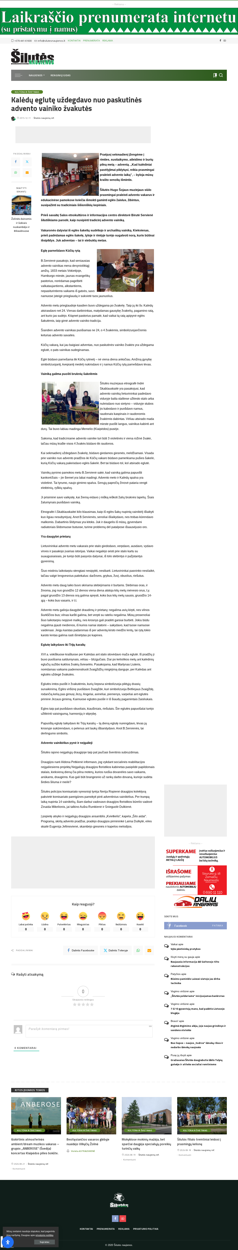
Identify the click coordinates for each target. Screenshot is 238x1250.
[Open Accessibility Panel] (8, 1242)
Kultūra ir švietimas (27, 92)
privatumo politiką (44, 1235)
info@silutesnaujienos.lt (51, 40)
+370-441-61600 (23, 40)
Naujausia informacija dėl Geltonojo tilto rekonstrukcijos (195, 964)
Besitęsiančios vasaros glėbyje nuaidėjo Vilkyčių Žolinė (88, 1141)
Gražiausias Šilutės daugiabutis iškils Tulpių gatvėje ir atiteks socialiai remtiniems (197, 1062)
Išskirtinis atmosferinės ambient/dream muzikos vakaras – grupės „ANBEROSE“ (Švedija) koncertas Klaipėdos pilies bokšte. (35, 1146)
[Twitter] (27, 161)
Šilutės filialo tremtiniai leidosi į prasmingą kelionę (199, 1141)
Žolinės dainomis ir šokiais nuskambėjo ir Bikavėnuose (21, 225)
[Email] (27, 172)
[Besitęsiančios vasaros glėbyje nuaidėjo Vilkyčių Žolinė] (91, 1115)
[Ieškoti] (221, 75)
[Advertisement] (83, 134)
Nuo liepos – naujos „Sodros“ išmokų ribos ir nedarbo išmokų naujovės (197, 1045)
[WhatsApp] (15, 172)
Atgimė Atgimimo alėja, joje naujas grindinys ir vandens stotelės (198, 1028)
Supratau (44, 1242)
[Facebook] (220, 41)
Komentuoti (19, 1168)
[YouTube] (225, 41)
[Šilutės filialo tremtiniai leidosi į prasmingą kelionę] (202, 1115)
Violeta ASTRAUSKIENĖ (83, 1151)
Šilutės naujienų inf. (44, 118)
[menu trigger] (20, 75)
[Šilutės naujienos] (32, 56)
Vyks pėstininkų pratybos (185, 949)
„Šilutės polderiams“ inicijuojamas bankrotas (197, 996)
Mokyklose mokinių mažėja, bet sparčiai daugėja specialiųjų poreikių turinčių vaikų (146, 1144)
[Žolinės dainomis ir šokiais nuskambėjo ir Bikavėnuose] (21, 205)
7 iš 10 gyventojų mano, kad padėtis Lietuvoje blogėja (198, 1011)
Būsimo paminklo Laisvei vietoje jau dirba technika (195, 981)
